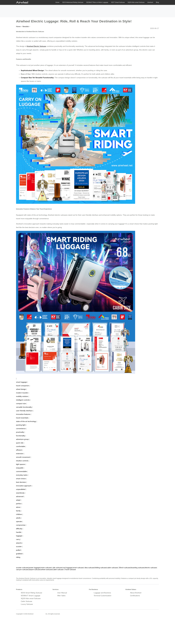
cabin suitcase (112, 568)
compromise (20, 525)
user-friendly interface (24, 411)
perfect (18, 504)
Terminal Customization (102, 596)
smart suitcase (78, 568)
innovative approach (23, 486)
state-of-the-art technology (26, 421)
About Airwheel (135, 593)
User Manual (62, 593)
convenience (21, 428)
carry (18, 539)
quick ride (19, 443)
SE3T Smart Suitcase (118, 2)
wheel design (21, 389)
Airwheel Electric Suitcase (36, 46)
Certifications (135, 596)
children (19, 514)
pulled (18, 550)
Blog (157, 2)
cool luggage (67, 568)
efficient (19, 450)
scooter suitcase (22, 568)
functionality (20, 436)
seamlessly (20, 493)
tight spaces (20, 464)
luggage (19, 536)
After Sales (61, 596)
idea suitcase (89, 568)
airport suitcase (34, 569)
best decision (21, 482)
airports (19, 543)
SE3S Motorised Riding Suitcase (72, 2)
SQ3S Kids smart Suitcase (136, 2)
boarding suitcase (137, 568)
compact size (21, 403)
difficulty (19, 529)
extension (19, 453)
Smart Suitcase (39, 614)
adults (18, 518)
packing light (20, 425)
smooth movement (23, 457)
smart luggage (21, 382)
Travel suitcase (70, 569)
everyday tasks (21, 475)
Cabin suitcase (58, 569)
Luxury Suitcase (27, 604)
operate (19, 521)
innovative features (23, 414)
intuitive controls (22, 461)
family (18, 511)
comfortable (20, 446)
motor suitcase (46, 568)
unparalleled (20, 489)
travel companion (22, 386)
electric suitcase (151, 568)
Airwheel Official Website (149, 612)
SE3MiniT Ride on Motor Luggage (97, 2)
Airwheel (150, 2)
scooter (19, 546)
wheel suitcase (46, 569)
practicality (20, 432)
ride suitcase (57, 568)
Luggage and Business (102, 593)
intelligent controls (23, 400)
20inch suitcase (124, 568)
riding (18, 557)
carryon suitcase (22, 569)
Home (57, 2)
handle (18, 532)
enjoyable (19, 468)
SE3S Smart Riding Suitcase (31, 593)
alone (18, 507)
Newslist (25, 26)
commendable (21, 471)
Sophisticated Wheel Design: (32, 70)
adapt (18, 500)
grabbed (19, 554)
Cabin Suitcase (26, 601)
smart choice (21, 479)
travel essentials (22, 418)
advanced (19, 496)
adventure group (22, 439)
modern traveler (22, 393)
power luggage (34, 568)
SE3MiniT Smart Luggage (30, 596)
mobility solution (22, 396)
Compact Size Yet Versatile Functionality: (38, 78)
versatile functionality (24, 407)
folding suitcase (101, 568)
